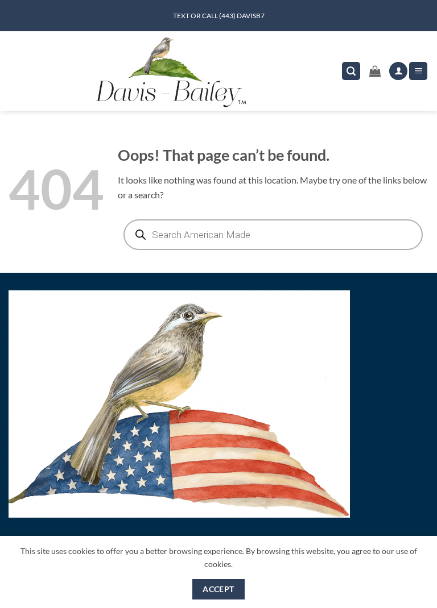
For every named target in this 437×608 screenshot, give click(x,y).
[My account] (398, 71)
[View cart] (375, 71)
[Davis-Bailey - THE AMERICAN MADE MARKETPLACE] (171, 71)
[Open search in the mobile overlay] (273, 235)
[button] (351, 71)
